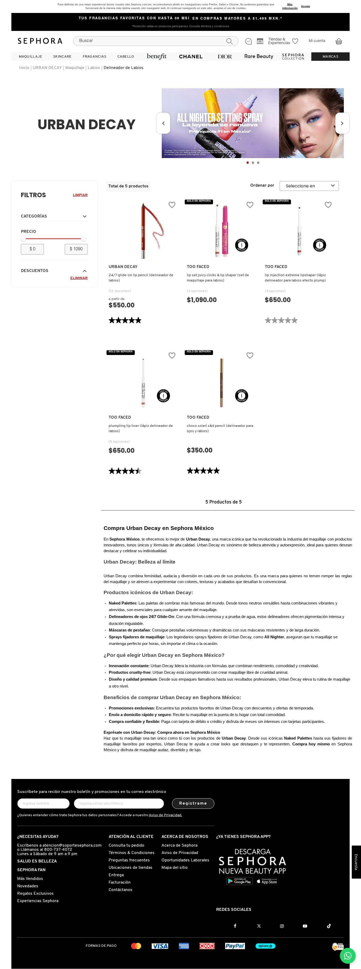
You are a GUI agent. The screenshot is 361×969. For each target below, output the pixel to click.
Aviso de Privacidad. (165, 815)
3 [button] (258, 163)
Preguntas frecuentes (129, 860)
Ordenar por (262, 185)
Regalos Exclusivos (35, 894)
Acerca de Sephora (179, 845)
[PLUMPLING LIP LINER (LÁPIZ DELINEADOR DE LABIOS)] (143, 381)
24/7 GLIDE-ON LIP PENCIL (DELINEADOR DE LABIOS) (141, 278)
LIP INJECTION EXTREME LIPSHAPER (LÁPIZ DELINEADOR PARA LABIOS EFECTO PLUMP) (295, 278)
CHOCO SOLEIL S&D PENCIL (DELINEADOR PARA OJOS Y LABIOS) (220, 428)
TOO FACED (198, 267)
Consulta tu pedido (126, 845)
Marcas (330, 57)
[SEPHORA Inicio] (40, 41)
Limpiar (80, 195)
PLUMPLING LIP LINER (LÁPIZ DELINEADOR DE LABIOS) (141, 428)
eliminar (79, 278)
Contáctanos (120, 890)
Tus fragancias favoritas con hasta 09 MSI (134, 18)
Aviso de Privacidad (179, 853)
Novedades (27, 886)
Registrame (193, 803)
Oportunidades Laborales (185, 860)
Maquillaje (74, 68)
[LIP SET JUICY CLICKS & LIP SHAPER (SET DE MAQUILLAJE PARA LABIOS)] (221, 231)
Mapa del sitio (174, 868)
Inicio (24, 68)
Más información (290, 6)
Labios (94, 68)
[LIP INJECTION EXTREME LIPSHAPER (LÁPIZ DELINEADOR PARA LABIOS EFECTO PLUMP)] (299, 231)
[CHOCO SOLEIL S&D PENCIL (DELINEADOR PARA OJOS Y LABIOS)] (221, 381)
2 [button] (253, 163)
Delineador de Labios (124, 68)
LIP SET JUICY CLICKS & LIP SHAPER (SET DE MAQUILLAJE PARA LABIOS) (218, 278)
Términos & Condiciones (132, 853)
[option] (253, 123)
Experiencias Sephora (37, 901)
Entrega (116, 875)
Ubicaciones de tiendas (130, 868)
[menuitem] (30, 56)
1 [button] (248, 163)
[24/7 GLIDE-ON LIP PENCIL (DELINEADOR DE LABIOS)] (143, 231)
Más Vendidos (30, 879)
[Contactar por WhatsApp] (348, 956)
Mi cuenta (317, 41)
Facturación (120, 882)
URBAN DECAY (47, 68)
